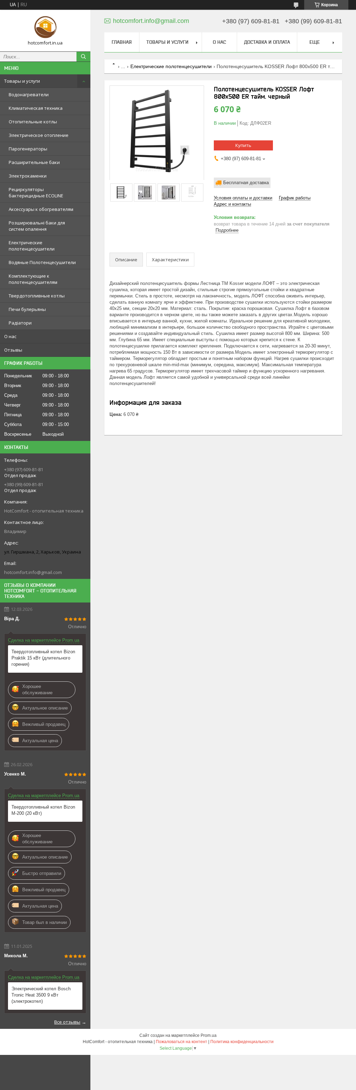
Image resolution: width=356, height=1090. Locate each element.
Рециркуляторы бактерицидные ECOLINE (36, 192)
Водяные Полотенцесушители (42, 262)
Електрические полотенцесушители (32, 245)
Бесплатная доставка (246, 182)
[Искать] (83, 56)
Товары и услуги (22, 81)
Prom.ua (209, 1035)
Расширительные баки (34, 162)
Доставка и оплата (267, 42)
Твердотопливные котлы (37, 296)
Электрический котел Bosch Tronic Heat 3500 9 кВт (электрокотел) (41, 995)
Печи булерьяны (27, 309)
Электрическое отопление (38, 135)
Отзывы (13, 350)
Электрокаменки (28, 176)
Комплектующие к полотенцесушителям (33, 279)
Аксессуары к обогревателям (41, 209)
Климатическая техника (36, 108)
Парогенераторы (28, 149)
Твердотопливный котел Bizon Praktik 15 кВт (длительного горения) (43, 658)
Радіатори (20, 323)
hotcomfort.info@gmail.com (33, 572)
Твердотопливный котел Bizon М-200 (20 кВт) (43, 810)
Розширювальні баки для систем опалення (37, 226)
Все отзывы (67, 1022)
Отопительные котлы (33, 121)
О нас (10, 336)
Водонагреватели (29, 94)
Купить (243, 145)
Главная (122, 42)
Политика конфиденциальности (242, 1041)
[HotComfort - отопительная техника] (45, 27)
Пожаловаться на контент (181, 1041)
